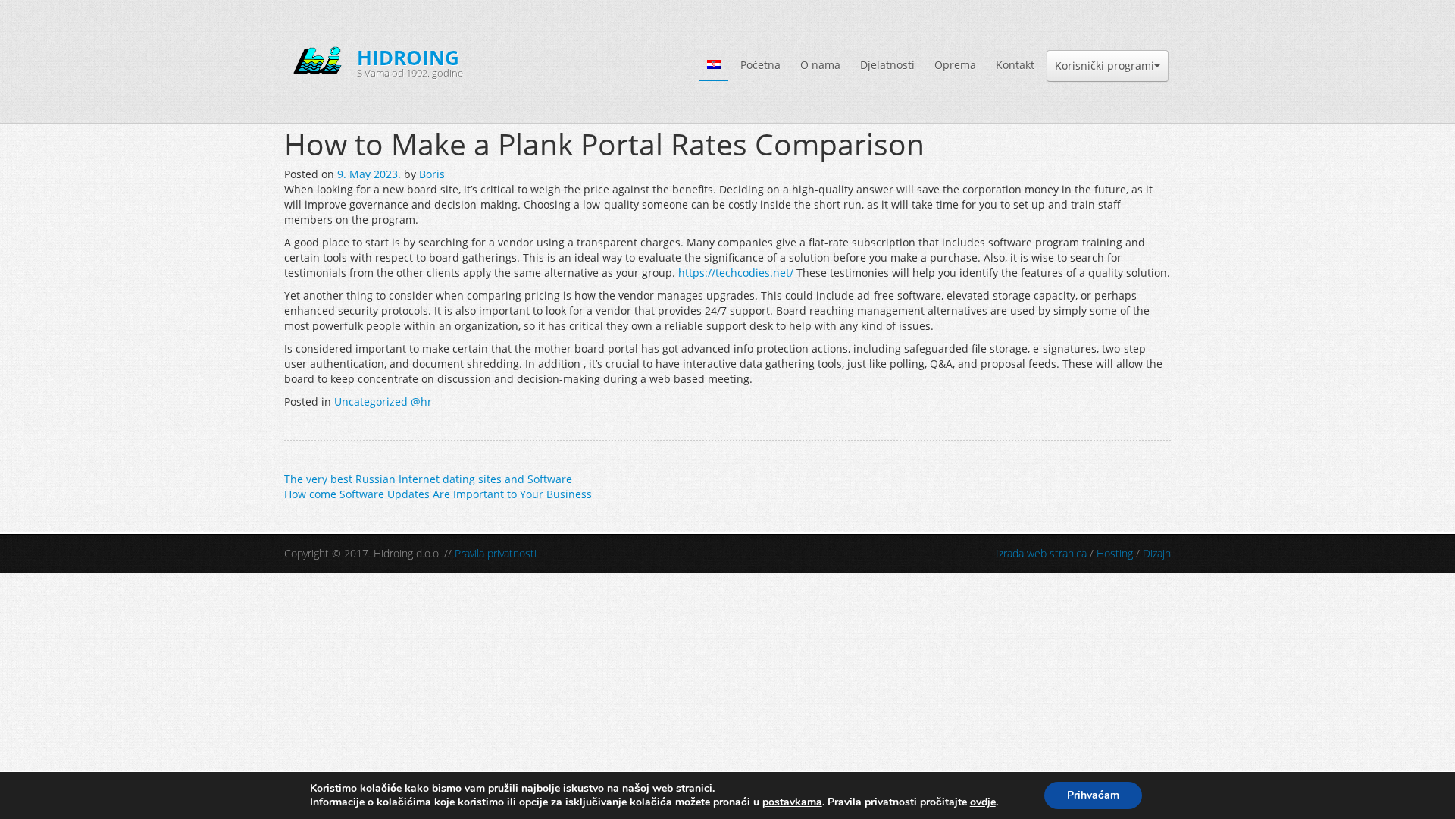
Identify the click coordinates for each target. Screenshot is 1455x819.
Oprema (955, 65)
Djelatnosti (887, 65)
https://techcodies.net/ (735, 272)
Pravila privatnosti (496, 553)
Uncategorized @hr (383, 401)
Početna (760, 65)
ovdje (983, 802)
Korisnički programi (1104, 65)
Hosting (1115, 553)
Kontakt (1015, 65)
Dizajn (1157, 553)
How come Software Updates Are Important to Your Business (438, 494)
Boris (432, 174)
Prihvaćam (1093, 795)
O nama (820, 65)
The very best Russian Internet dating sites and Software (428, 479)
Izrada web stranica (1041, 553)
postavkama (792, 802)
